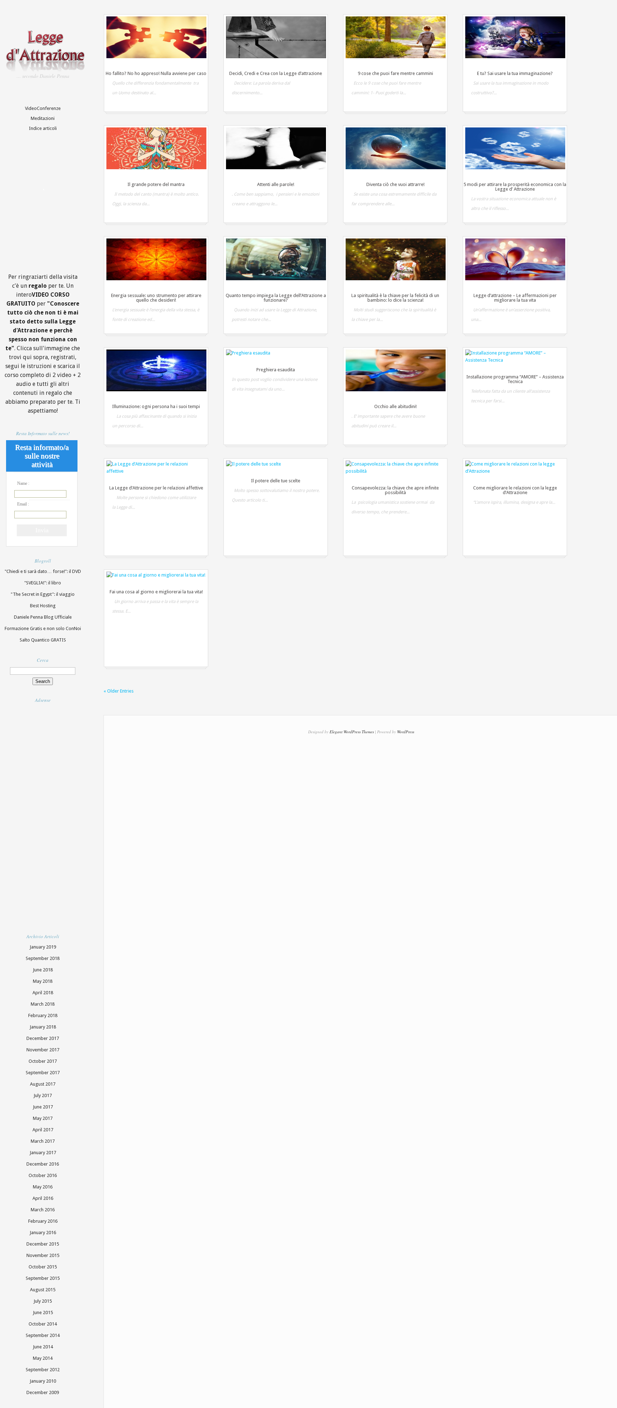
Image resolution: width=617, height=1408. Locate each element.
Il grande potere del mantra (156, 184)
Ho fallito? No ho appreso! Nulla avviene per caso (156, 73)
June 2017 (43, 1107)
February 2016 (42, 1221)
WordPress (405, 731)
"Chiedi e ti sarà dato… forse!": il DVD (43, 571)
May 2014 (42, 1358)
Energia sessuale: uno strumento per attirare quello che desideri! (156, 298)
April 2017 (42, 1129)
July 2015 (43, 1301)
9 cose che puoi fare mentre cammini (395, 73)
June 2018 (43, 969)
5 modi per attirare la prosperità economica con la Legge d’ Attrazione (514, 187)
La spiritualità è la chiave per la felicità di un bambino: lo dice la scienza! (395, 298)
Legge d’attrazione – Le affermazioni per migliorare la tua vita (515, 298)
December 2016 (42, 1164)
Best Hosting (43, 605)
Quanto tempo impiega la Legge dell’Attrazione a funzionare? (276, 298)
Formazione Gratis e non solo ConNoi (43, 628)
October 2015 (43, 1266)
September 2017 (43, 1072)
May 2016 (42, 1187)
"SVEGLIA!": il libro (42, 582)
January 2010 (43, 1381)
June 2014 (43, 1346)
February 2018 (42, 1015)
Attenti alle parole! (275, 184)
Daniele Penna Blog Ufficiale (43, 617)
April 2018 (42, 992)
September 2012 (43, 1369)
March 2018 (43, 1004)
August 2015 (42, 1289)
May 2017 (42, 1118)
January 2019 (43, 947)
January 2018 (43, 1027)
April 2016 (42, 1198)
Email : (23, 504)
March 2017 (43, 1141)
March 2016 (43, 1209)
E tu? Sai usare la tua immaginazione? (515, 73)
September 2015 (43, 1278)
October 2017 (43, 1061)
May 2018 (42, 981)
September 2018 (43, 958)
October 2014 (43, 1324)
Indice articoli (43, 128)
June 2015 (43, 1312)
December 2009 (42, 1392)
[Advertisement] (57, 812)
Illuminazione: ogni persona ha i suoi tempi (156, 406)
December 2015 (42, 1244)
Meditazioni (43, 118)
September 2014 (43, 1335)
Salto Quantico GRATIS (43, 640)
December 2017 (42, 1038)
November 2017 (42, 1049)
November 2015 (42, 1255)
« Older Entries (119, 691)
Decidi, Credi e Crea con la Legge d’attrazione (275, 73)
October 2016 (43, 1175)
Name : (23, 483)
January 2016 (43, 1232)
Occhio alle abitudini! (395, 406)
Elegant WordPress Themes (352, 731)
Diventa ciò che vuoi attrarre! (395, 184)
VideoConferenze (43, 108)
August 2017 (42, 1084)
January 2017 (43, 1152)
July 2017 (43, 1095)
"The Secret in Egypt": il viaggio (43, 594)
